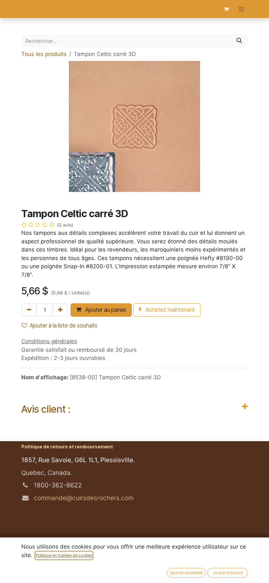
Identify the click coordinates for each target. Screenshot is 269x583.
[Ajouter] (60, 310)
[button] (101, 309)
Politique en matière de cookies (64, 555)
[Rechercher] (239, 40)
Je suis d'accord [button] (228, 572)
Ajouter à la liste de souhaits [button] (63, 325)
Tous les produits (44, 54)
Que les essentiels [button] (186, 572)
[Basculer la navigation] (241, 9)
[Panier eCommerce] (226, 9)
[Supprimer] (29, 310)
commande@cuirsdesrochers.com (83, 498)
